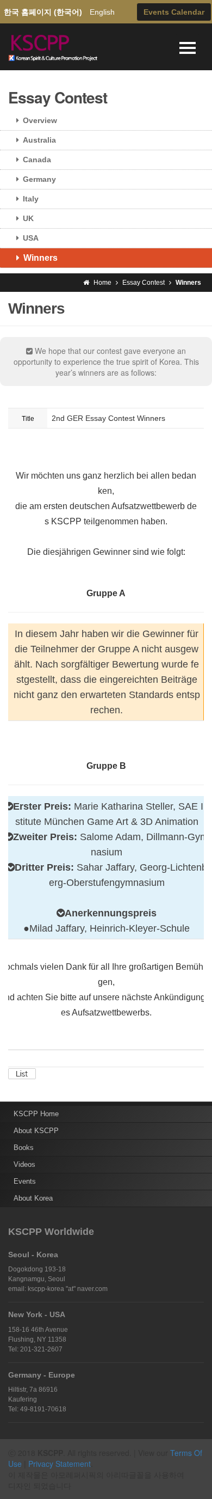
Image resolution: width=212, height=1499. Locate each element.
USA (31, 238)
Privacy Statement (59, 1463)
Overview (40, 120)
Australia (39, 140)
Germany (39, 179)
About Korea (33, 1198)
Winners (40, 257)
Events (25, 1181)
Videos (24, 1164)
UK (28, 218)
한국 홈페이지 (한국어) (43, 12)
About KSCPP (36, 1131)
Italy (31, 198)
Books (24, 1147)
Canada (37, 159)
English (102, 12)
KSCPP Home (36, 1114)
